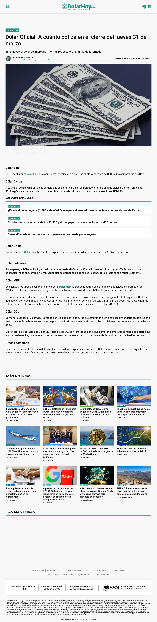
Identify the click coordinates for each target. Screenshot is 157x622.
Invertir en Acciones (73, 571)
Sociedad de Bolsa (118, 571)
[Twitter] (144, 7)
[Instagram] (149, 7)
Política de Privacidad (102, 575)
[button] (8, 6)
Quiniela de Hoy (68, 575)
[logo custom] (78, 6)
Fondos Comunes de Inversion (96, 571)
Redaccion (48, 421)
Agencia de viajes (84, 575)
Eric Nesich (11, 457)
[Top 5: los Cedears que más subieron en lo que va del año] (134, 435)
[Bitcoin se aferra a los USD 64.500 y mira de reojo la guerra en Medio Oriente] (97, 435)
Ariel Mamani (12, 421)
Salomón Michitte (87, 500)
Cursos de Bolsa (53, 575)
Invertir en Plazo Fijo (55, 571)
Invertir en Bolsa (37, 571)
